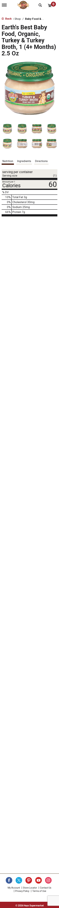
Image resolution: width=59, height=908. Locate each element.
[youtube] (38, 880)
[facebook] (9, 880)
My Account (14, 887)
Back (8, 18)
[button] (7, 128)
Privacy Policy (22, 891)
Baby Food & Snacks (38, 18)
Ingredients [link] (24, 161)
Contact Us (45, 887)
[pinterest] (28, 880)
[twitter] (19, 880)
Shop (17, 18)
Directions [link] (41, 161)
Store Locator (30, 887)
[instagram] (48, 880)
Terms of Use (39, 891)
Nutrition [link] (7, 161)
